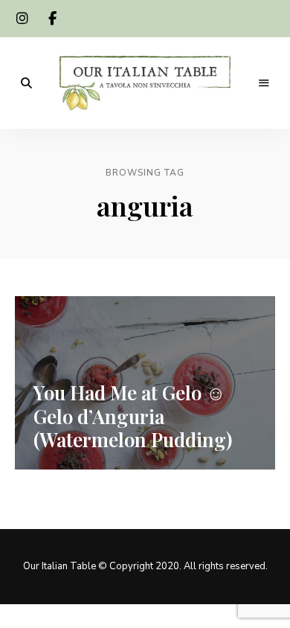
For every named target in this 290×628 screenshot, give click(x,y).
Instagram (22, 18)
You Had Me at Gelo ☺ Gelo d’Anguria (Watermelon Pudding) (132, 415)
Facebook (52, 18)
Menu (264, 83)
